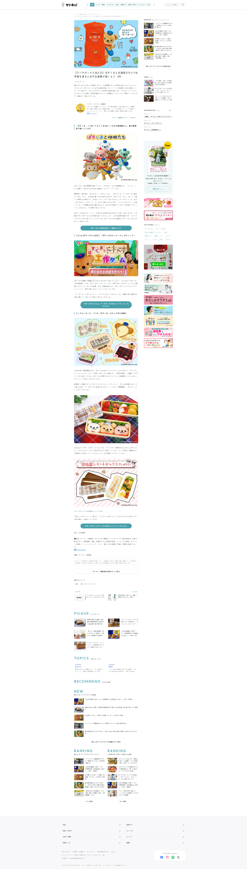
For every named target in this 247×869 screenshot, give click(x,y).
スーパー (129, 836)
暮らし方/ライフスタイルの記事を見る (158, 66)
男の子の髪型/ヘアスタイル (153, 232)
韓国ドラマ (148, 236)
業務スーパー (158, 236)
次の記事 (134, 591)
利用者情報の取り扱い (103, 851)
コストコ (168, 236)
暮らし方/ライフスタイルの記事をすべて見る (106, 742)
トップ (98, 5)
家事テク (123, 5)
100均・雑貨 (151, 5)
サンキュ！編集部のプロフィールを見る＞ (124, 118)
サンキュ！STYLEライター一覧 (95, 855)
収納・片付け (132, 5)
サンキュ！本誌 (157, 239)
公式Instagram (93, 113)
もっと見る (89, 801)
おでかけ (168, 239)
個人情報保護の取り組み (76, 858)
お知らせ (113, 851)
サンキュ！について (67, 855)
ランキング (110, 5)
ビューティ (142, 5)
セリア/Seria (149, 229)
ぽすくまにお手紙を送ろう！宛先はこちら (106, 228)
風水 (166, 232)
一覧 (170, 110)
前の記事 (77, 591)
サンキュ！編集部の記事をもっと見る (106, 571)
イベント (147, 239)
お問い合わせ (65, 851)
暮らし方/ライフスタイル (92, 14)
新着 (103, 5)
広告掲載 (74, 851)
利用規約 (81, 851)
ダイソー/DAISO (160, 229)
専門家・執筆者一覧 (79, 855)
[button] (87, 5)
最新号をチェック (158, 189)
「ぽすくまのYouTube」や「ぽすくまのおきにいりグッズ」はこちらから (106, 305)
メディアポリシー (90, 851)
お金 (117, 5)
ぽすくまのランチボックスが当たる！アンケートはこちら (106, 526)
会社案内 (64, 858)
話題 (92, 5)
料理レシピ (66, 842)
